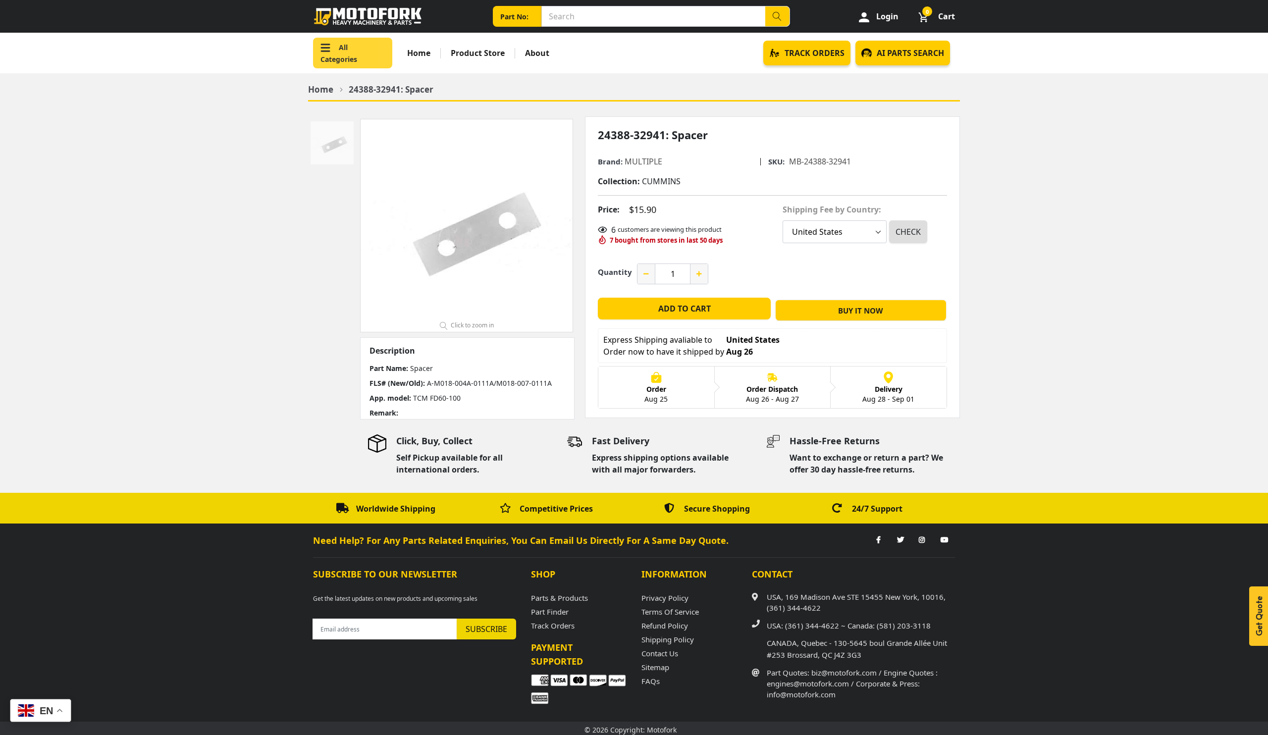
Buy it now (860, 310)
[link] (878, 540)
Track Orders (553, 625)
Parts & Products (559, 598)
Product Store (478, 53)
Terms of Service (670, 612)
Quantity (615, 272)
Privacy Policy (664, 598)
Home (418, 53)
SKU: (776, 161)
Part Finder (550, 612)
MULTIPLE (643, 161)
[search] (777, 16)
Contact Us (659, 653)
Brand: (610, 161)
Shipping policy (667, 639)
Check (908, 231)
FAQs (650, 681)
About (537, 53)
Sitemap (655, 667)
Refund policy (664, 625)
